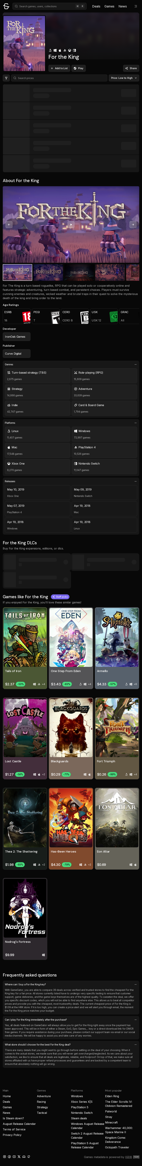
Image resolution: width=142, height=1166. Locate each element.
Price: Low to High (122, 77)
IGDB (128, 1157)
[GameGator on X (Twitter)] (19, 1156)
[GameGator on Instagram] (4, 1156)
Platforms (10, 422)
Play (80, 68)
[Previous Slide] (9, 224)
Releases (10, 481)
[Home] (6, 6)
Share (133, 68)
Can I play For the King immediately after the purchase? (36, 1019)
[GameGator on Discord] (24, 1156)
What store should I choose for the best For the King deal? (38, 1044)
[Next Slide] (133, 224)
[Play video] (71, 224)
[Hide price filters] (6, 78)
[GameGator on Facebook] (9, 1156)
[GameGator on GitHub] (28, 1156)
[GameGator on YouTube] (14, 1156)
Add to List (61, 68)
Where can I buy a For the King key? (25, 984)
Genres (9, 364)
